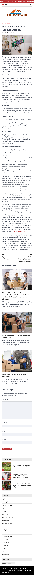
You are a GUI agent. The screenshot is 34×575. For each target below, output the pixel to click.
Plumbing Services (7, 536)
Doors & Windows (7, 505)
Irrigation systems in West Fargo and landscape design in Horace (21, 466)
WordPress (5, 572)
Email (4, 431)
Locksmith (5, 526)
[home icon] (3, 4)
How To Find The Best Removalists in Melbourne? (14, 375)
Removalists (5, 542)
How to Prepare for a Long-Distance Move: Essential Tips (16, 337)
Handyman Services (7, 517)
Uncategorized (6, 554)
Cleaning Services (7, 502)
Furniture (4, 511)
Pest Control (5, 533)
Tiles (3, 551)
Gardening (5, 514)
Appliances (5, 499)
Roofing (4, 548)
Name (4, 423)
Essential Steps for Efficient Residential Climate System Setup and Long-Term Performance (22, 476)
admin (4, 33)
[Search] (31, 4)
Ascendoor (19, 570)
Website (4, 439)
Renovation (5, 545)
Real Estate (5, 539)
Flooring (4, 508)
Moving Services (7, 24)
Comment (5, 399)
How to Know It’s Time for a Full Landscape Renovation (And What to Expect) (22, 485)
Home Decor (5, 520)
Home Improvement (7, 523)
